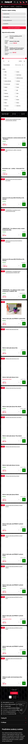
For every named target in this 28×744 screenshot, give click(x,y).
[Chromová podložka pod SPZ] (7, 37)
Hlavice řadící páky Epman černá (10, 377)
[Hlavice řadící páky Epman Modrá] (14, 484)
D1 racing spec (7, 84)
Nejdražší (23, 113)
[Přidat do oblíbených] (25, 119)
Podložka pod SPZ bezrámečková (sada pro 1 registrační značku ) (17, 49)
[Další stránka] (18, 697)
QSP (17, 96)
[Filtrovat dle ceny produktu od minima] (6, 61)
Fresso (17, 87)
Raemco (5, 99)
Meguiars (6, 93)
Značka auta (6, 6)
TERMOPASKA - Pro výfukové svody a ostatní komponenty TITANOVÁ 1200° (13, 290)
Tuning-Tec (18, 105)
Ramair (17, 99)
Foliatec (5, 87)
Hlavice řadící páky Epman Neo (10, 348)
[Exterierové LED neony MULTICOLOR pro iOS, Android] (14, 248)
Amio (5, 74)
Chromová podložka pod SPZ (16, 36)
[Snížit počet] (21, 145)
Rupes (5, 102)
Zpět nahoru (14, 689)
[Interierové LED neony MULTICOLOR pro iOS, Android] (14, 187)
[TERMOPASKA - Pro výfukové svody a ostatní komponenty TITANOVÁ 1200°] (14, 279)
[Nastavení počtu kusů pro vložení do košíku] (19, 144)
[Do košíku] (24, 144)
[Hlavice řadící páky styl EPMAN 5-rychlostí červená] (14, 513)
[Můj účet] (17, 2)
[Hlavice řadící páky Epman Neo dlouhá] (14, 396)
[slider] (3, 58)
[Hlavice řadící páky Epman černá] (14, 366)
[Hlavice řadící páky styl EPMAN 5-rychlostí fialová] (14, 635)
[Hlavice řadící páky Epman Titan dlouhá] (14, 425)
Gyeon (5, 90)
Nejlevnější (14, 113)
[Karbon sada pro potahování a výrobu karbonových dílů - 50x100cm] (14, 127)
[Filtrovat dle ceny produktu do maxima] (22, 61)
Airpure (17, 71)
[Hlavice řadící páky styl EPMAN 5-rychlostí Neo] (14, 309)
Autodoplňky (5, 23)
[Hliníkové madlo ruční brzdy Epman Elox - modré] (14, 666)
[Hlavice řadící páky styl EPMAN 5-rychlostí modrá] (14, 543)
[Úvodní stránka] (1, 6)
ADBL (5, 71)
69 (14, 697)
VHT (5, 108)
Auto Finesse (18, 74)
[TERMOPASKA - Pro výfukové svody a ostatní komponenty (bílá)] (14, 218)
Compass (18, 81)
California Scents (19, 77)
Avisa (5, 77)
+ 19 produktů (14, 693)
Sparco (17, 102)
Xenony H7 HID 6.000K (14, 41)
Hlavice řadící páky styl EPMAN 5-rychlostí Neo (13, 318)
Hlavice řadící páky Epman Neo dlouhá (11, 406)
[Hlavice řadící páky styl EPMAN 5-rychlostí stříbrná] (14, 574)
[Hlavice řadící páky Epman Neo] (14, 337)
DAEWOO (12, 6)
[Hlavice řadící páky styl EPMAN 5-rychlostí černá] (14, 605)
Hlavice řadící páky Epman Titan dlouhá (12, 436)
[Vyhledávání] (14, 2)
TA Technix (6, 105)
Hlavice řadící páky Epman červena (11, 465)
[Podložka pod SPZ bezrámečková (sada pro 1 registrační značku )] (7, 50)
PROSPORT (6, 96)
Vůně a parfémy (6, 17)
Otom (17, 93)
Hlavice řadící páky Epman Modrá (10, 494)
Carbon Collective (7, 81)
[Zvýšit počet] (21, 143)
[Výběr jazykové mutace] (26, 2)
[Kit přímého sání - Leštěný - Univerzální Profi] (14, 158)
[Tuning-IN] (8, 2)
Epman (17, 84)
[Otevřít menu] (2, 2)
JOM (17, 90)
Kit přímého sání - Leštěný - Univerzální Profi (13, 168)
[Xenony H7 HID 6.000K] (7, 42)
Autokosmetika (6, 13)
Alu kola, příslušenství (7, 20)
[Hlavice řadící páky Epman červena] (14, 454)
